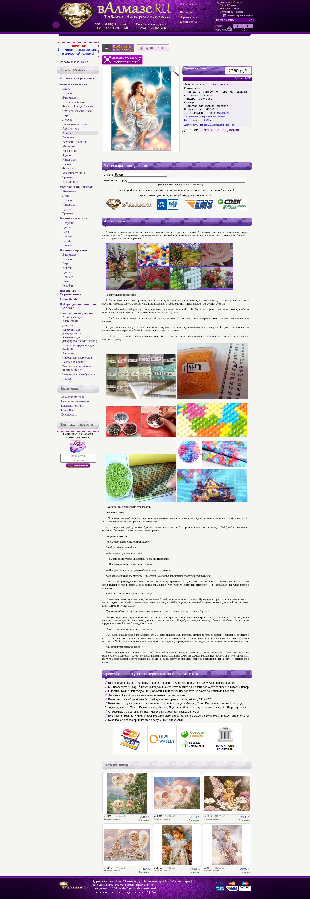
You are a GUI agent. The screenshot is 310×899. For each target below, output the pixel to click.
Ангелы (67, 133)
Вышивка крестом (73, 250)
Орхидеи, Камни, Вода (77, 110)
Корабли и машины (74, 142)
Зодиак (66, 155)
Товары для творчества (77, 313)
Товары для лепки (73, 362)
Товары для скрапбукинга (78, 374)
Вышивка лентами (73, 218)
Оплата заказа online (73, 62)
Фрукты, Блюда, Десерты (78, 106)
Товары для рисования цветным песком (76, 368)
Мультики (68, 146)
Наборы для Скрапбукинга (70, 292)
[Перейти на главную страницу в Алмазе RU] (116, 10)
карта (186, 881)
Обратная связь (189, 17)
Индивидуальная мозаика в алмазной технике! (78, 51)
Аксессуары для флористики (72, 319)
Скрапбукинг (69, 414)
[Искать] (251, 20)
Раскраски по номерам (76, 186)
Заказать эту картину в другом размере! (126, 59)
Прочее (66, 378)
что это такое (222, 84)
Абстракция (69, 150)
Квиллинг (68, 353)
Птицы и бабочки (73, 102)
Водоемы (68, 137)
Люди (66, 115)
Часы (65, 231)
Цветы (66, 88)
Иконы (66, 164)
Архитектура (70, 128)
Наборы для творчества (77, 357)
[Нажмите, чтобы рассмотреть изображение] (141, 109)
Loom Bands (68, 299)
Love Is (66, 281)
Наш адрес (186, 12)
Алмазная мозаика (73, 84)
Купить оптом (188, 21)
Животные (69, 97)
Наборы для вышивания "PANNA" (78, 306)
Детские (67, 276)
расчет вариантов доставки (220, 130)
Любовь (67, 119)
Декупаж (68, 325)
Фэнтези (67, 168)
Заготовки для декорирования (71, 331)
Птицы (66, 240)
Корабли (67, 285)
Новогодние (70, 181)
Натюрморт (69, 159)
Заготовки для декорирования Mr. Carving (79, 339)
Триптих (67, 177)
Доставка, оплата (190, 3)
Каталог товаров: (72, 69)
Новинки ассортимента (76, 78)
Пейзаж (67, 93)
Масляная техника (73, 173)
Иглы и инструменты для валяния (78, 347)
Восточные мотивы (74, 124)
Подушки (68, 223)
